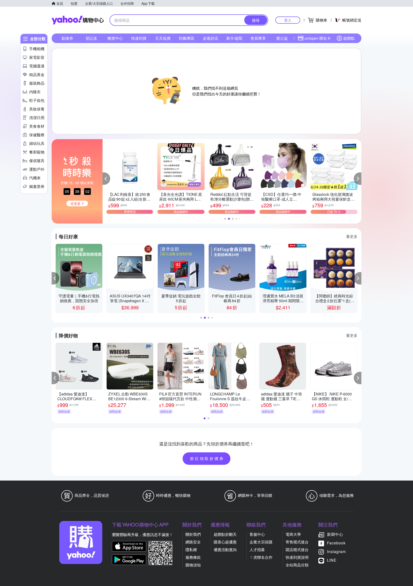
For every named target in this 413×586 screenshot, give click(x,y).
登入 (287, 19)
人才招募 (257, 549)
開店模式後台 (297, 549)
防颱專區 (186, 38)
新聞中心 (335, 534)
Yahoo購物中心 (78, 20)
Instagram (336, 551)
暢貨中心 (115, 38)
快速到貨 (139, 38)
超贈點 (349, 38)
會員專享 (258, 38)
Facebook (336, 543)
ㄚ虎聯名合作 (261, 557)
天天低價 (162, 38)
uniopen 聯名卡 (317, 38)
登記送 (91, 38)
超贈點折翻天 (225, 534)
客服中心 (257, 534)
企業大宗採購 (261, 542)
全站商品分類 (297, 565)
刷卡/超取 (234, 38)
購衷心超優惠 (225, 542)
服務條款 (193, 557)
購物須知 (193, 565)
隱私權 (191, 549)
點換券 (67, 38)
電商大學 (293, 534)
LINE (332, 560)
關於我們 (193, 534)
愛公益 (282, 38)
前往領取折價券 (207, 458)
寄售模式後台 (297, 542)
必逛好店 (210, 38)
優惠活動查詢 (225, 549)
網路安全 (193, 542)
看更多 (352, 236)
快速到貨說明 (297, 557)
